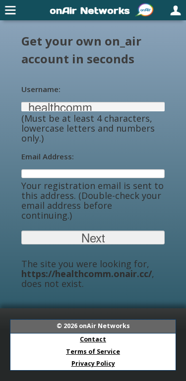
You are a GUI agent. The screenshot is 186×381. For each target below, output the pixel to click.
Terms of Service (93, 351)
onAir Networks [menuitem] (90, 10)
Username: (41, 89)
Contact (93, 339)
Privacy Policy (93, 363)
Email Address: (47, 156)
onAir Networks (104, 326)
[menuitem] (10, 10)
